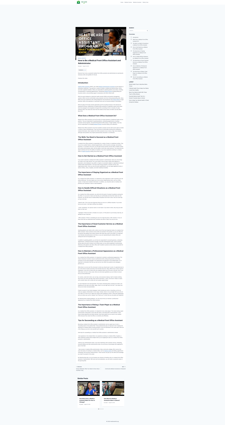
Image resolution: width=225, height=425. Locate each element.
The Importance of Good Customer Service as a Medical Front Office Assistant (140, 62)
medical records (108, 91)
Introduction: (135, 37)
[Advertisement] (112, 13)
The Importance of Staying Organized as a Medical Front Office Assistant (139, 52)
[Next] (122, 394)
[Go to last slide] (80, 394)
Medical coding (108, 350)
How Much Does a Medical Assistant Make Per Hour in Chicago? (87, 400)
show (84, 70)
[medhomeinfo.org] (82, 2)
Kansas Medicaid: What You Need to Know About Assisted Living (87, 368)
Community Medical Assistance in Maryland (115, 367)
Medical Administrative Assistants (107, 86)
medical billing (116, 99)
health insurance (86, 151)
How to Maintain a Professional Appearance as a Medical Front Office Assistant (140, 67)
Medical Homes (128, 2)
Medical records (98, 124)
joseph (80, 66)
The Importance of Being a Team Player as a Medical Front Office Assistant (140, 73)
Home (122, 2)
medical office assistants (84, 86)
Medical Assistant (137, 2)
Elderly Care (145, 2)
